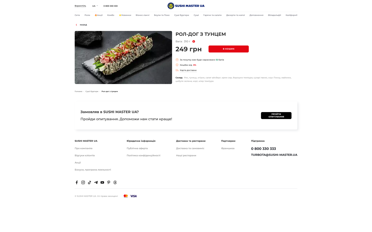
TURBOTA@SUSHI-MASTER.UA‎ (274, 155)
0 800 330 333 (110, 6)
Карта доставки (188, 70)
